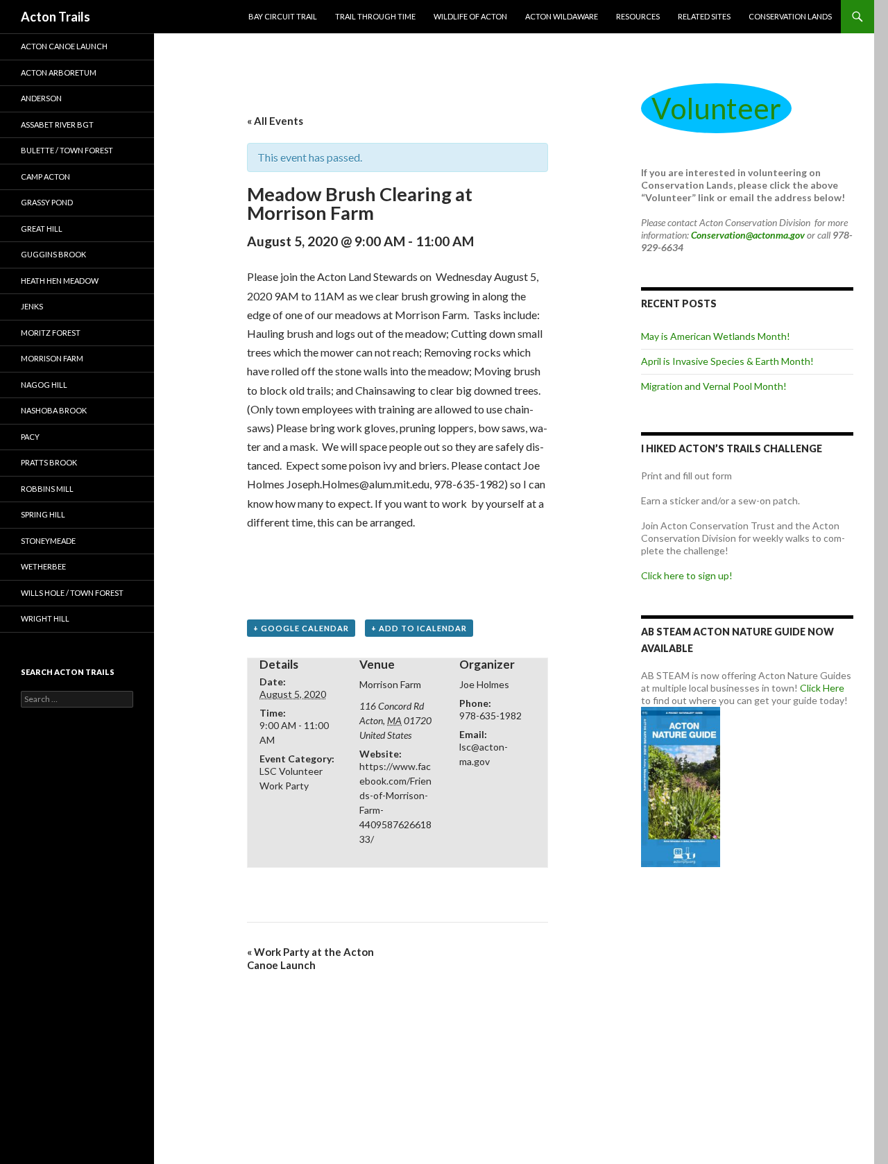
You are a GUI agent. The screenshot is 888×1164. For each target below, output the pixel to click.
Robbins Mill (47, 488)
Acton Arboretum (58, 72)
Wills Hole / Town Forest (72, 592)
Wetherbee (43, 566)
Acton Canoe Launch (64, 46)
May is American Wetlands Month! (715, 336)
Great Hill (41, 228)
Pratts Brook (49, 462)
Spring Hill (43, 514)
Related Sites (704, 16)
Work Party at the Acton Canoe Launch (310, 958)
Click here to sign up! (687, 575)
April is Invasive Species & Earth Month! (727, 361)
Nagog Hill (44, 384)
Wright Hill (45, 618)
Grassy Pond (47, 202)
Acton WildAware (561, 16)
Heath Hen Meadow (60, 280)
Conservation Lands (790, 16)
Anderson (41, 98)
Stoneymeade (48, 540)
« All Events (275, 120)
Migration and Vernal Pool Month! (714, 386)
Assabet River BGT (57, 124)
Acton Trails (55, 16)
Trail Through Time (375, 16)
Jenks (32, 306)
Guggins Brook (53, 254)
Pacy (30, 436)
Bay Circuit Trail (282, 16)
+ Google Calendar (301, 628)
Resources (638, 16)
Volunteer (716, 108)
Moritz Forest (50, 332)
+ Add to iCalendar (419, 628)
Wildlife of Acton (470, 16)
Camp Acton (45, 176)
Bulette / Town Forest (67, 150)
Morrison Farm (52, 358)
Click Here (822, 688)
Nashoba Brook (54, 410)
